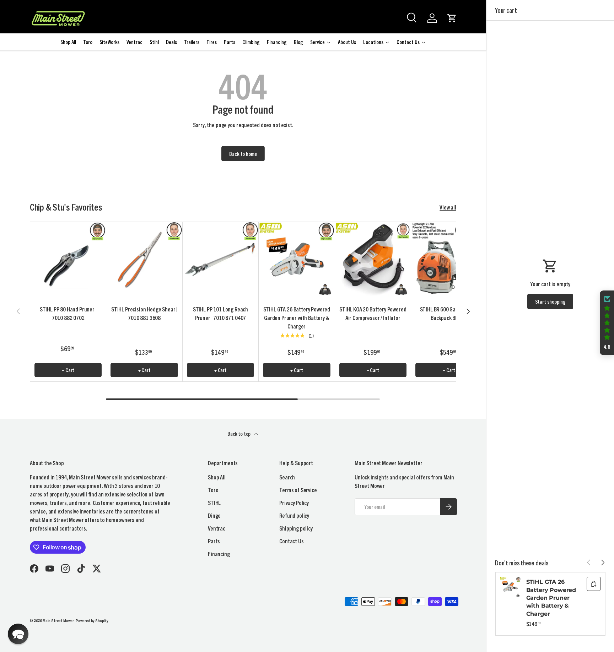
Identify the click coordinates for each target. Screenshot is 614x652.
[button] (452, 18)
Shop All (217, 476)
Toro (213, 489)
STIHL (214, 502)
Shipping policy (296, 528)
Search (287, 476)
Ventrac (216, 528)
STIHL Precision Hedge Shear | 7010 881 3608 (144, 313)
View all (448, 207)
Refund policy (294, 515)
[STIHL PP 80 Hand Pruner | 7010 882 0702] (68, 260)
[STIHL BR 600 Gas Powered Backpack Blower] (449, 260)
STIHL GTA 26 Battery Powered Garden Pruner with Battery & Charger (296, 317)
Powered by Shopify (92, 620)
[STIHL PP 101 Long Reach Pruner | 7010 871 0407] (220, 260)
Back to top (239, 433)
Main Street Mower (58, 620)
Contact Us (291, 540)
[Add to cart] (594, 584)
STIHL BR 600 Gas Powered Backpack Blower (449, 313)
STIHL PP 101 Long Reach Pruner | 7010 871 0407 (220, 313)
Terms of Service (298, 489)
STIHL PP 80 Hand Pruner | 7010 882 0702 (68, 313)
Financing (219, 553)
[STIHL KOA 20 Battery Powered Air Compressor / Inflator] (373, 260)
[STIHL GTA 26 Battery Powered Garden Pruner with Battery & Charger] (296, 260)
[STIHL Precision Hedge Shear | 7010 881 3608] (144, 260)
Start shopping (550, 301)
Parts (214, 540)
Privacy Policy (294, 502)
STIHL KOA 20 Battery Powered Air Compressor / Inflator (372, 313)
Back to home (243, 153)
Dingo (214, 515)
